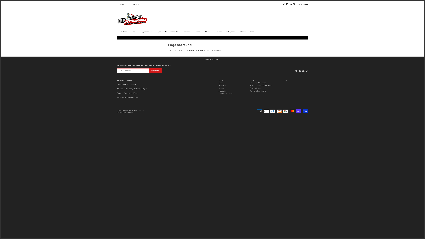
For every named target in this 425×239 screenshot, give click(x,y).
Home (221, 80)
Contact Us (254, 80)
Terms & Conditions (258, 91)
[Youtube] (291, 4)
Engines (222, 83)
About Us (222, 91)
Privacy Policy (255, 88)
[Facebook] (287, 4)
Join (126, 4)
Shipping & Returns (258, 83)
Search (284, 80)
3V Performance (137, 110)
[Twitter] (284, 4)
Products (222, 85)
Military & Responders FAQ (261, 85)
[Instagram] (294, 4)
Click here (199, 50)
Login (120, 4)
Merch (221, 88)
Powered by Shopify (125, 112)
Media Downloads (226, 94)
